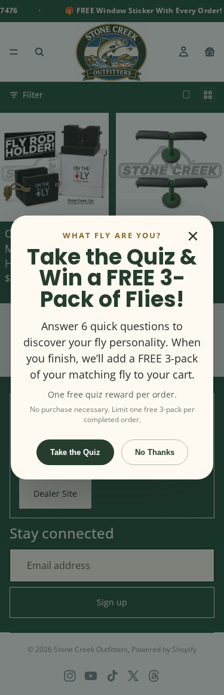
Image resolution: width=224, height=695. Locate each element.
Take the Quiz (75, 452)
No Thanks (154, 452)
